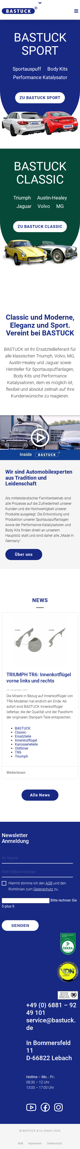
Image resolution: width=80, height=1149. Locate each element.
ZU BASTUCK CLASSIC (40, 226)
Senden (20, 925)
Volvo (44, 206)
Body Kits (57, 69)
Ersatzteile (23, 736)
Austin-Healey (52, 198)
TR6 (18, 752)
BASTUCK (22, 728)
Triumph (22, 198)
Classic (20, 732)
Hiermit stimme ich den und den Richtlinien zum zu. (37, 886)
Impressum (35, 1143)
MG (60, 206)
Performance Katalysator (40, 77)
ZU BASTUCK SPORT (40, 97)
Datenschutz (43, 889)
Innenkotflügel (26, 740)
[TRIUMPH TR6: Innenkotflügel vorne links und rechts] (40, 640)
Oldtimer (21, 748)
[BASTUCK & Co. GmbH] (19, 16)
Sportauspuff (27, 69)
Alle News (40, 795)
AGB (49, 883)
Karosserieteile (26, 744)
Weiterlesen (16, 772)
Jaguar (23, 206)
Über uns (24, 554)
